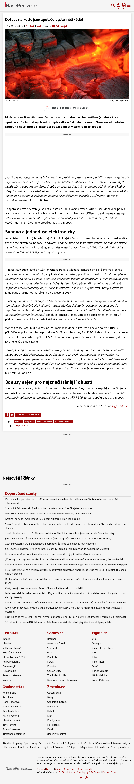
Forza (50, 661)
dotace (18, 421)
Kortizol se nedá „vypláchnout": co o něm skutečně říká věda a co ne (42, 518)
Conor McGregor (101, 680)
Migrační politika (12, 652)
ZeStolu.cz (88, 743)
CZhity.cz (72, 747)
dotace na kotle (44, 421)
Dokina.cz (59, 747)
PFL (94, 652)
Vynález (7, 680)
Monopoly (52, 706)
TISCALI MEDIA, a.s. (67, 772)
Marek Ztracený (11, 720)
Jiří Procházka (99, 675)
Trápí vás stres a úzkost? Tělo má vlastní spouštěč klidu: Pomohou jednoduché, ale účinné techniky (59, 533)
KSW (94, 657)
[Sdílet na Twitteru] (12, 415)
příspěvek (29, 421)
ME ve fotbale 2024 (14, 657)
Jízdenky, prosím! (56, 733)
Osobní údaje (70, 769)
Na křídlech (53, 724)
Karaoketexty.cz (121, 743)
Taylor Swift (9, 724)
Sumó (95, 666)
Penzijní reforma (12, 675)
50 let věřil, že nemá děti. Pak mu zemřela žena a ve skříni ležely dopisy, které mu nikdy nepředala (58, 622)
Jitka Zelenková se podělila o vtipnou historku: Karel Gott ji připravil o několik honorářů (53, 554)
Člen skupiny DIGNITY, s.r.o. (89, 772)
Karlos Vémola (100, 670)
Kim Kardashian (11, 711)
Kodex (81, 769)
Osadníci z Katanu (57, 701)
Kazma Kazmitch (12, 706)
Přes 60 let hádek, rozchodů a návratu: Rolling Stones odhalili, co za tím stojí (48, 513)
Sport (27, 743)
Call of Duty (54, 670)
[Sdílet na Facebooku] (7, 415)
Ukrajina (7, 643)
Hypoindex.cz (120, 406)
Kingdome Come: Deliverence (63, 680)
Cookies (59, 769)
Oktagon (96, 643)
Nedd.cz (23, 747)
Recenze (51, 638)
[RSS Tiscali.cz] (86, 777)
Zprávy (18, 743)
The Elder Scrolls (56, 675)
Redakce (50, 769)
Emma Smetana (11, 729)
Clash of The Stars (102, 647)
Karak (50, 729)
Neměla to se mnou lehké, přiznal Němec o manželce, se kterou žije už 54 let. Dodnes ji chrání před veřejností (65, 616)
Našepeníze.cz (87, 747)
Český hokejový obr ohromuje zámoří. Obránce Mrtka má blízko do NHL (44, 588)
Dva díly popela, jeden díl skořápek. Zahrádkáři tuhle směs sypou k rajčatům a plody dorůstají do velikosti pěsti (66, 564)
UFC (94, 638)
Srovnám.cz (103, 747)
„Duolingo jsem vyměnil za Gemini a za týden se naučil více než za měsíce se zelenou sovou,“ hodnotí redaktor (66, 559)
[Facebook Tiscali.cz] (80, 777)
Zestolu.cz (56, 686)
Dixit (49, 715)
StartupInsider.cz (120, 747)
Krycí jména (53, 720)
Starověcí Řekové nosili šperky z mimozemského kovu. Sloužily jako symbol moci (49, 508)
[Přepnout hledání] (113, 5)
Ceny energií (9, 666)
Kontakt (88, 769)
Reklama (41, 769)
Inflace (6, 638)
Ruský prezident (11, 661)
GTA (49, 652)
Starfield (52, 647)
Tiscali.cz (10, 632)
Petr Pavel (8, 697)
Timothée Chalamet (14, 733)
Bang (50, 697)
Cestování (44, 743)
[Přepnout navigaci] (118, 5)
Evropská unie (10, 670)
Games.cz (55, 632)
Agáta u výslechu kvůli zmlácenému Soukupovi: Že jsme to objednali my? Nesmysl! (50, 543)
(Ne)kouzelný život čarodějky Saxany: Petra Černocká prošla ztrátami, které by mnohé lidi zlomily (58, 538)
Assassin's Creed (56, 643)
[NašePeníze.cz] (20, 5)
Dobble (51, 711)
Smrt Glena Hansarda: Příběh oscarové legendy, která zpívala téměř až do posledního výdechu (57, 548)
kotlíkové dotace (63, 421)
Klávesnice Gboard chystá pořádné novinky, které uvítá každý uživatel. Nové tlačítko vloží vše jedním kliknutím (66, 602)
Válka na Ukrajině (12, 647)
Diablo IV (52, 657)
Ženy (34, 743)
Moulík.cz (35, 747)
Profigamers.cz (72, 743)
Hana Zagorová (11, 701)
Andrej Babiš (9, 692)
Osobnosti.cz (13, 686)
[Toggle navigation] (128, 5)
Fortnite (51, 666)
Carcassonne (54, 692)
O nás (113, 772)
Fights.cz (99, 632)
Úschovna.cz (10, 747)
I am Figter (98, 661)
